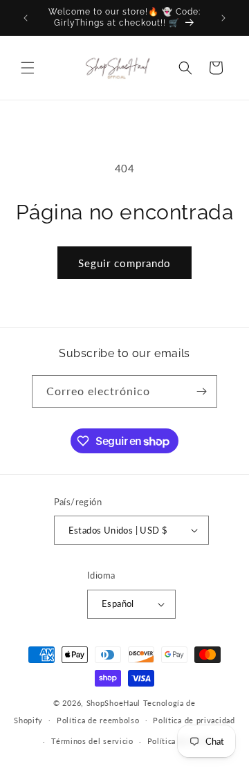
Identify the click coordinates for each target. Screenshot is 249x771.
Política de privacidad (193, 720)
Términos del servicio (92, 740)
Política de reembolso (98, 720)
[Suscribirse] (201, 391)
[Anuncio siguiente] (223, 18)
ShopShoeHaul (113, 702)
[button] (27, 68)
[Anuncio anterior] (25, 18)
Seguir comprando (124, 263)
